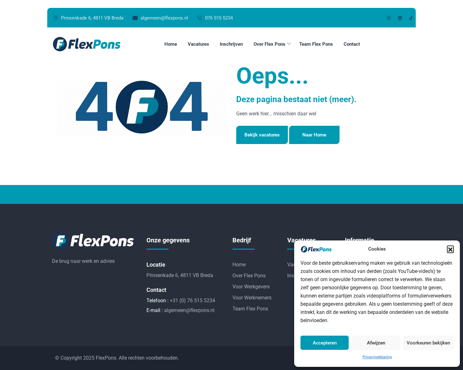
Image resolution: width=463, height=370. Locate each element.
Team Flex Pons (250, 309)
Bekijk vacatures (262, 135)
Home (239, 265)
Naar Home (314, 135)
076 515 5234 (219, 18)
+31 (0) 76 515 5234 (192, 301)
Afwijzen (376, 343)
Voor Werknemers (252, 298)
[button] (450, 249)
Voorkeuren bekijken (428, 343)
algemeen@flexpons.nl (164, 18)
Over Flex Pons (249, 276)
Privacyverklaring (377, 357)
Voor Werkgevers (251, 287)
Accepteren (325, 343)
